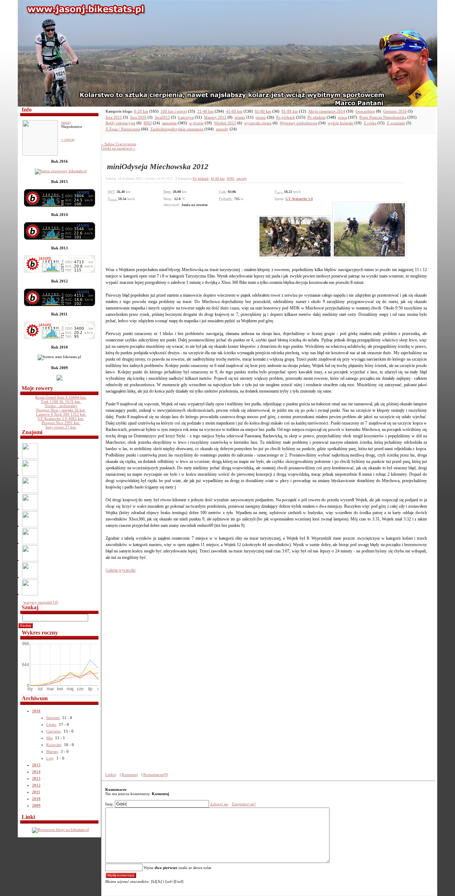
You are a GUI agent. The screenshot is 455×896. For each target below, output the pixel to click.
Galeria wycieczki (120, 570)
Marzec (52, 751)
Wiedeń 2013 (225, 123)
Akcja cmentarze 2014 (326, 111)
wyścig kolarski (340, 123)
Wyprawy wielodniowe (298, 123)
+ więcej (68, 139)
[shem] (30, 577)
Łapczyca (186, 117)
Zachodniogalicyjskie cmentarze (176, 129)
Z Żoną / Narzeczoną (123, 129)
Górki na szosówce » (118, 148)
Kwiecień (53, 745)
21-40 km (205, 111)
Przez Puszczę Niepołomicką (382, 117)
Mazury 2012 (215, 117)
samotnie (169, 123)
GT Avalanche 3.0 (60, 418)
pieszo (261, 117)
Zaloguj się (219, 804)
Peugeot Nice (60, 423)
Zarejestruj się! (244, 804)
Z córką (370, 123)
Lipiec (51, 724)
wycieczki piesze (258, 123)
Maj (49, 738)
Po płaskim (316, 117)
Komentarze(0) (155, 774)
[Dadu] (30, 560)
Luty (50, 758)
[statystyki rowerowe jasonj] (62, 171)
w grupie (196, 123)
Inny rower (61, 427)
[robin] (30, 594)
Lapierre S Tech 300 (60, 414)
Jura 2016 (138, 117)
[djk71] (30, 509)
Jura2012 (162, 117)
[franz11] (30, 457)
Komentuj (130, 774)
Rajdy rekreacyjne (120, 123)
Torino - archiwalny (61, 406)
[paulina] (30, 475)
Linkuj (110, 774)
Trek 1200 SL (60, 401)
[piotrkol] (30, 492)
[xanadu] (30, 543)
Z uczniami (396, 123)
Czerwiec (53, 731)
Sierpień (53, 718)
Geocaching (365, 111)
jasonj (66, 122)
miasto (240, 117)
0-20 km (141, 111)
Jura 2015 (114, 117)
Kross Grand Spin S (60, 397)
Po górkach (285, 117)
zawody (222, 129)
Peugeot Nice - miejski (60, 410)
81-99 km (290, 111)
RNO (148, 123)
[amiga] (30, 526)
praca (342, 117)
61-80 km (263, 111)
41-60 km (234, 111)
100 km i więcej (174, 111)
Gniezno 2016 (395, 111)
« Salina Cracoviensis (118, 144)
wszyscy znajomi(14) (40, 602)
